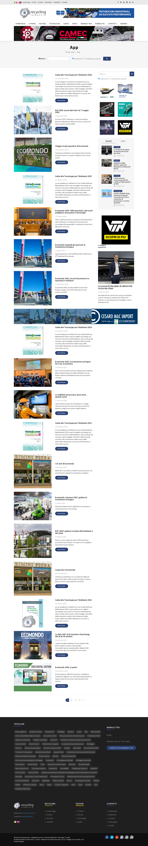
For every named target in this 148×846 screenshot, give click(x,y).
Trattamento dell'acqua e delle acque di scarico (75, 740)
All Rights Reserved (37, 837)
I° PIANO (32, 24)
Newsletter (48, 2)
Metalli (17, 785)
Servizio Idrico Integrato (50, 744)
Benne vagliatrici (20, 732)
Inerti (80, 785)
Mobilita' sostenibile (40, 740)
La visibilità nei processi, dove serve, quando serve (70, 396)
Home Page (26, 2)
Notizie (117, 160)
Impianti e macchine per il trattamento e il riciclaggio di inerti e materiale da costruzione (69, 772)
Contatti (64, 2)
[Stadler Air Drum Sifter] (125, 91)
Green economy (44, 756)
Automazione (19, 764)
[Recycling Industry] (33, 13)
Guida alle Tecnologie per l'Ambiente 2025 (73, 176)
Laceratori (53, 740)
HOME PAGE (20, 24)
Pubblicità (57, 2)
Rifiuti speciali (95, 732)
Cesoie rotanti (20, 772)
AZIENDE (123, 24)
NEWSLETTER (86, 24)
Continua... (61, 100)
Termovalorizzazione (38, 768)
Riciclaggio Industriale (83, 760)
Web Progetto (19, 841)
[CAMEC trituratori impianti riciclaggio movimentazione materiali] (74, 33)
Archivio (40, 2)
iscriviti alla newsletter (121, 748)
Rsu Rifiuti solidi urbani (22, 789)
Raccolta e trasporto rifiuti (52, 748)
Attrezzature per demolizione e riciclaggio (28, 760)
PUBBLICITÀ (100, 24)
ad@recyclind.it (27, 816)
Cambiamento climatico (79, 768)
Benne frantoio (34, 744)
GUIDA (66, 24)
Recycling (18, 776)
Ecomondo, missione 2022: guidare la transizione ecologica (71, 498)
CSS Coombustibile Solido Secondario (27, 736)
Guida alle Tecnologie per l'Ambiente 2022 (73, 600)
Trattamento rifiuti (94, 736)
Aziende (49, 822)
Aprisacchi (35, 780)
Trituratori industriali (68, 756)
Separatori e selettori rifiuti (56, 764)
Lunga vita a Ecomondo (65, 570)
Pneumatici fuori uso (57, 776)
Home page (70, 52)
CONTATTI (112, 24)
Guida (79, 822)
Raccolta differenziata (91, 748)
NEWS (123, 141)
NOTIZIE (42, 24)
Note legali (112, 822)
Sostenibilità (64, 768)
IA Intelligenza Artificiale (65, 760)
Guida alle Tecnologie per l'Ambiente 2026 (73, 75)
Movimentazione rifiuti (43, 752)
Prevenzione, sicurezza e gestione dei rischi (81, 752)
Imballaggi (61, 732)
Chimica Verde (32, 764)
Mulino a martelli (58, 780)
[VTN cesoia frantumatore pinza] (125, 127)
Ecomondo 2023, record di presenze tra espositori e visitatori (72, 279)
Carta (42, 764)
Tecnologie (118, 191)
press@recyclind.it (28, 813)
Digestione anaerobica (22, 740)
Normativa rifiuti (84, 764)
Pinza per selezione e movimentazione (72, 736)
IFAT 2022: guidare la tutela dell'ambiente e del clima (74, 532)
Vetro (42, 785)
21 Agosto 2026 (103, 292)
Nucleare (71, 732)
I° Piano (117, 147)
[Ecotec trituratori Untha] (107, 91)
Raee (73, 785)
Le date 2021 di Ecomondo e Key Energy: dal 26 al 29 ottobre (72, 635)
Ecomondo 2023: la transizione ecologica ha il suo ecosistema (73, 363)
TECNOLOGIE (54, 24)
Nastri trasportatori (21, 768)
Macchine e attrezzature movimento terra (81, 776)
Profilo (34, 2)
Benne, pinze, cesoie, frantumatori (36, 776)
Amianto (67, 748)
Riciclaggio (90, 744)
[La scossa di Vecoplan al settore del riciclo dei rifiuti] (107, 150)
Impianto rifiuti (58, 752)
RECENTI (109, 141)
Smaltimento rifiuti (36, 732)
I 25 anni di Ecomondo (64, 464)
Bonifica (88, 785)
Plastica (96, 780)
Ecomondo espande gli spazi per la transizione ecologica (70, 246)
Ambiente (94, 768)
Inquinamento (49, 732)
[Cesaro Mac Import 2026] (76, 316)
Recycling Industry (24, 837)
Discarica (18, 748)
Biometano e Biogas (29, 785)
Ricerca (69, 780)
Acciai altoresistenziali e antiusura (72, 744)
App (78, 52)
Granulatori (49, 760)
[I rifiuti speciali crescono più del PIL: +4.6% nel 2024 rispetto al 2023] (107, 179)
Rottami (55, 756)
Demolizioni (53, 768)
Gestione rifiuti (33, 772)
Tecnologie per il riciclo (82, 780)
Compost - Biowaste (61, 785)
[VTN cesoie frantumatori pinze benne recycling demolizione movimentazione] (116, 229)
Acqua (79, 732)
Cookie (111, 825)
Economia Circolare (50, 736)
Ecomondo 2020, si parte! (66, 667)
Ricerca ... (43, 58)
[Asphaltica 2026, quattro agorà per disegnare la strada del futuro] (107, 163)
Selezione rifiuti (20, 744)
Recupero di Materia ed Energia (25, 756)
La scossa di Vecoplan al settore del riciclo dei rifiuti (121, 151)
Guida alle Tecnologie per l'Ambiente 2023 (73, 423)
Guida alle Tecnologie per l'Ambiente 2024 (73, 327)
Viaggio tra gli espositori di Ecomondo (71, 146)
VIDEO (74, 24)
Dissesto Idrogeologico (32, 748)
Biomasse (72, 764)
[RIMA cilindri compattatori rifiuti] (107, 109)
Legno (49, 785)
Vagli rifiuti (45, 780)
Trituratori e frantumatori (23, 752)
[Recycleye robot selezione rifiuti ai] (107, 127)
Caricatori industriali (22, 780)
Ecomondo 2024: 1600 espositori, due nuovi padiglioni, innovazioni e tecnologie (74, 212)
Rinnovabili (76, 748)
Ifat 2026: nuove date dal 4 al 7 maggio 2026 (72, 111)
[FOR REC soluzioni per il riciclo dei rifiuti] (94, 13)
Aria (95, 785)
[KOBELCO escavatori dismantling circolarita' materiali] (125, 109)
